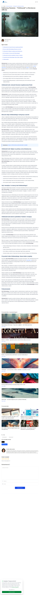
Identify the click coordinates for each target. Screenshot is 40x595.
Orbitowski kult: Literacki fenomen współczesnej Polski (13, 47)
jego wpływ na (29, 260)
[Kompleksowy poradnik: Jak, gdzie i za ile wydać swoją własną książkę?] (10, 412)
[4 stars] (7, 459)
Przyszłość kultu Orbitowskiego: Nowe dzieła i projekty (13, 57)
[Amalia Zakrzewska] (3, 40)
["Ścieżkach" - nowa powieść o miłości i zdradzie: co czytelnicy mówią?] (20, 363)
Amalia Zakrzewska (8, 39)
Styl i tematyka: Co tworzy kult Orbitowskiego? (11, 53)
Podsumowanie (6, 59)
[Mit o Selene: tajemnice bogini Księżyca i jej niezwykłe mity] (10, 423)
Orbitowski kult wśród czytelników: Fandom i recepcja (12, 55)
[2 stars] (4, 459)
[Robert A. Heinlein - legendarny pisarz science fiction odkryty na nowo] (20, 333)
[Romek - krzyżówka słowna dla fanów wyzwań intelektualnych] (20, 348)
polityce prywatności (15, 587)
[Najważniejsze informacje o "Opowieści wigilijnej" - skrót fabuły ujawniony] (20, 318)
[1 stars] (2, 459)
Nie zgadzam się (11, 589)
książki (27, 67)
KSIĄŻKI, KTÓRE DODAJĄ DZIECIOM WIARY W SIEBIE (17, 145)
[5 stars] (8, 459)
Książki (4, 6)
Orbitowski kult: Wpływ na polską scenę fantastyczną (12, 51)
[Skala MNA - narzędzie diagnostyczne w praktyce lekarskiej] (20, 393)
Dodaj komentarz (20, 487)
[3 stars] (5, 459)
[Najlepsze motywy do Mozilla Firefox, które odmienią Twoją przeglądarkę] (29, 412)
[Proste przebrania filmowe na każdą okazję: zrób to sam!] (20, 378)
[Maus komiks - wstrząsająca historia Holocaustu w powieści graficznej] (29, 423)
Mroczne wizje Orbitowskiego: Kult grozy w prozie (12, 49)
